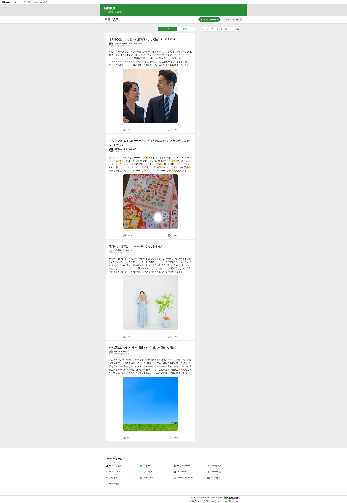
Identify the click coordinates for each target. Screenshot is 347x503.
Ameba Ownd (114, 472)
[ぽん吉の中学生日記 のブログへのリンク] (111, 352)
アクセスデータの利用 (223, 501)
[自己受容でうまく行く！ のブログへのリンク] (111, 251)
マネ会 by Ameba (183, 466)
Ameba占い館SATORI (184, 478)
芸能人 (186, 29)
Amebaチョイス (115, 466)
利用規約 (207, 501)
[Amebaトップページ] (6, 2)
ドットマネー (147, 466)
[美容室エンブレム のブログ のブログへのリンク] (111, 150)
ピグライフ (113, 478)
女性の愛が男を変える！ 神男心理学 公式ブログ (133, 43)
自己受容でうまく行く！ (123, 250)
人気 (115, 19)
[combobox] (221, 29)
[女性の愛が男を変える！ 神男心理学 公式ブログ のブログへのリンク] (111, 44)
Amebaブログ (215, 466)
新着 (107, 19)
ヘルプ (237, 501)
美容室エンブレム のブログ (125, 149)
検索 (237, 29)
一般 (167, 29)
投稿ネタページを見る (232, 19)
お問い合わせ (195, 501)
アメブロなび (215, 478)
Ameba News (148, 478)
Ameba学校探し (115, 484)
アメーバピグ (147, 472)
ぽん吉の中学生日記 (121, 351)
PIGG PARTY (181, 472)
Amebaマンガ (215, 472)
